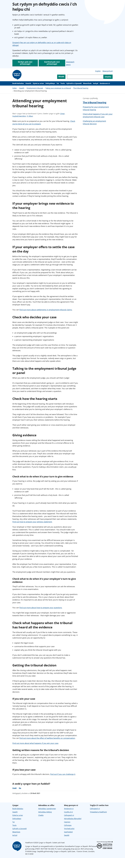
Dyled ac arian (38, 83)
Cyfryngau (67, 825)
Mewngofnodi (108, 71)
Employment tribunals (35, 88)
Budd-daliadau (18, 83)
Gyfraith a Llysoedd (74, 83)
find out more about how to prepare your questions (40, 607)
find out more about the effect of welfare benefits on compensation (47, 738)
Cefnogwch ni (69, 815)
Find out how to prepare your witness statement (32, 522)
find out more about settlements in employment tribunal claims (45, 310)
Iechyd (95, 83)
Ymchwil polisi (69, 829)
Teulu (62, 83)
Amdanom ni (105, 83)
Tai (58, 83)
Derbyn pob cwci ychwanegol (25, 63)
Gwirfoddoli (68, 832)
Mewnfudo (87, 83)
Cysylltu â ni (68, 812)
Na (20, 788)
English (98, 71)
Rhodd (61, 76)
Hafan (14, 88)
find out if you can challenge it (62, 774)
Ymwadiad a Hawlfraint (98, 812)
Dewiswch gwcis (70, 63)
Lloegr (62, 113)
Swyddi (66, 835)
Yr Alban (30, 116)
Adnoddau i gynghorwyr (47, 809)
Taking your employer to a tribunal (58, 88)
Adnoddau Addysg (45, 812)
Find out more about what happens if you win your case (35, 743)
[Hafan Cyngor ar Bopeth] (17, 75)
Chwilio (41, 815)
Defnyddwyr (50, 83)
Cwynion (67, 822)
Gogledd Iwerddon (19, 116)
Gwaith (28, 83)
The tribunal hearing (80, 88)
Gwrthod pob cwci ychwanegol (52, 63)
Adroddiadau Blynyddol (72, 819)
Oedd (14, 788)
